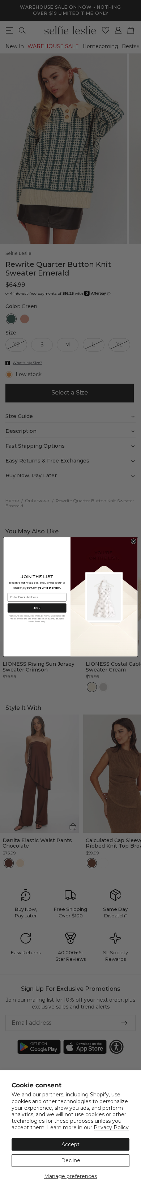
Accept (70, 1144)
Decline (70, 1160)
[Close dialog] (133, 541)
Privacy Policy (111, 1127)
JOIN (37, 608)
